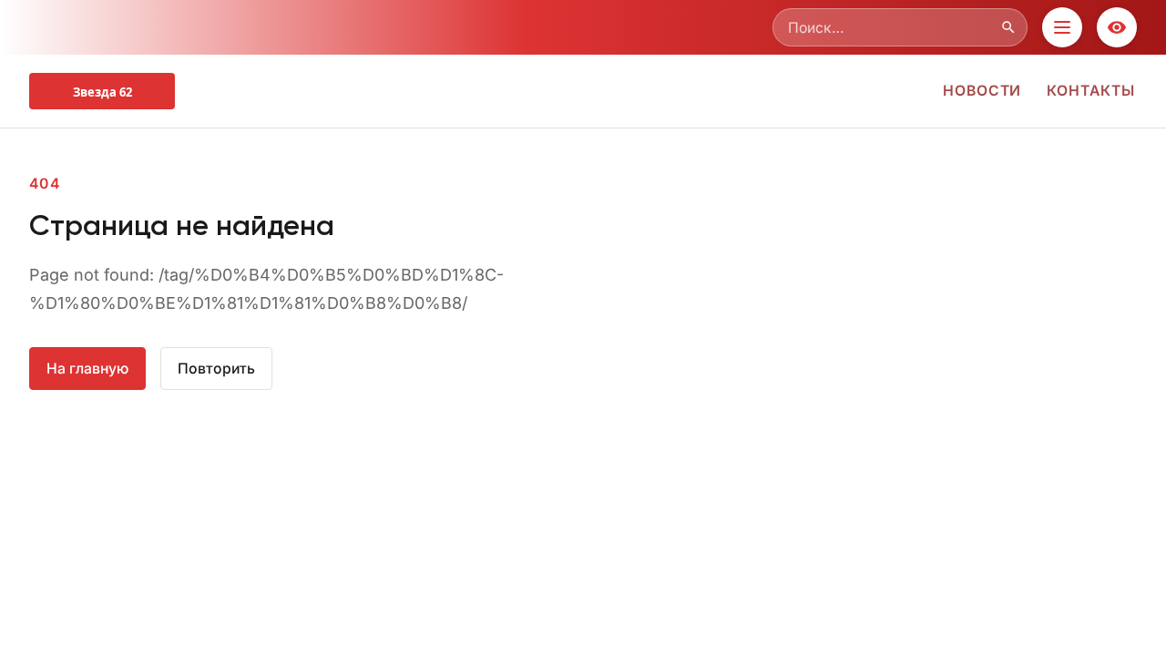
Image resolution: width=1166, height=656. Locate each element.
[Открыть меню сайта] (1062, 27)
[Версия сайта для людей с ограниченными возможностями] (1117, 27)
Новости (982, 90)
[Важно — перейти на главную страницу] (102, 91)
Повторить (216, 368)
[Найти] (1008, 27)
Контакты (1091, 90)
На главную (87, 368)
